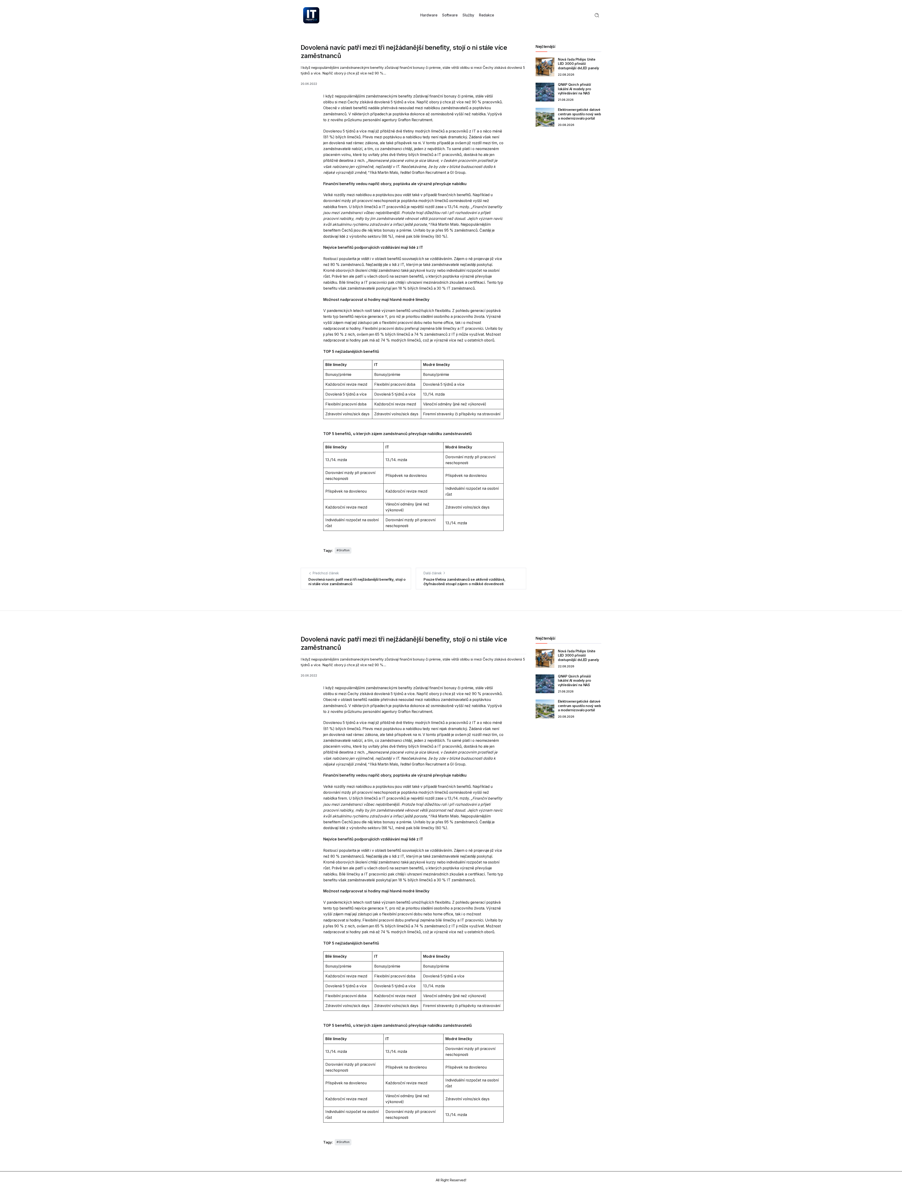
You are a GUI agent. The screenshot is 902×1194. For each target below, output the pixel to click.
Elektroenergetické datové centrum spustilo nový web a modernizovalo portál (579, 114)
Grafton (344, 550)
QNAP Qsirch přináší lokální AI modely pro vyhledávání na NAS (574, 88)
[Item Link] (545, 67)
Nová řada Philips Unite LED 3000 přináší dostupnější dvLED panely (578, 63)
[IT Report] (311, 15)
